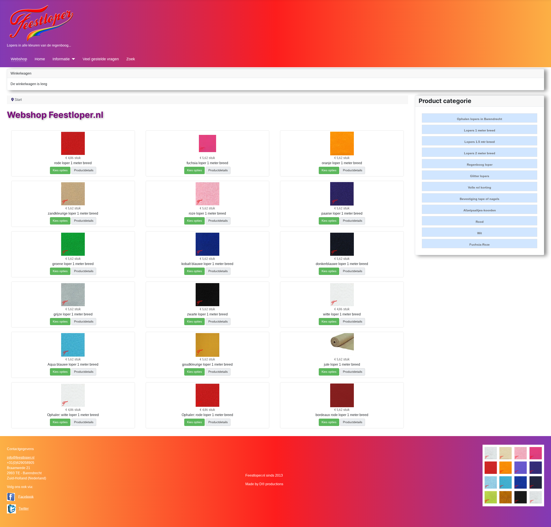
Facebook (26, 496)
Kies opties (60, 170)
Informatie (61, 59)
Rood (480, 221)
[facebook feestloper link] (11, 496)
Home (40, 59)
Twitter (24, 508)
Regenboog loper (479, 164)
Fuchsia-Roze (479, 244)
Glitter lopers (479, 176)
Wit (479, 233)
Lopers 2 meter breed (479, 153)
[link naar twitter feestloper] (11, 508)
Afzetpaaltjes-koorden (479, 210)
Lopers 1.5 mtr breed (479, 141)
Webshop (19, 59)
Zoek (130, 59)
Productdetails (83, 170)
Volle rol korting (479, 187)
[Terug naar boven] (543, 519)
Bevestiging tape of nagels (479, 199)
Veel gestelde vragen (101, 59)
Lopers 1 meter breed (479, 130)
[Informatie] (72, 59)
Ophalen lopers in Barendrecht (479, 119)
